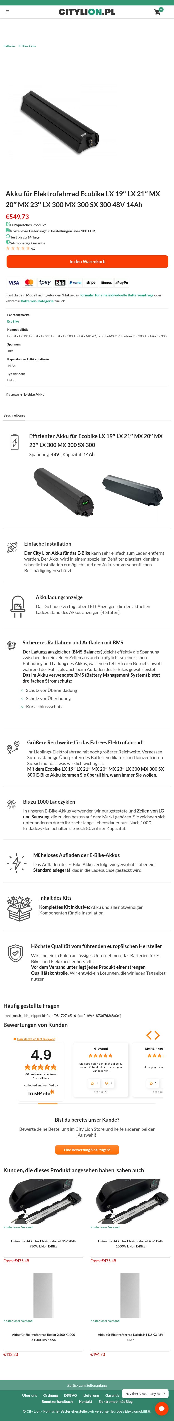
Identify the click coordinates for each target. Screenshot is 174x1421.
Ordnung (50, 1395)
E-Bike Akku (27, 46)
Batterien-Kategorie (37, 301)
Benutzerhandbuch (57, 1401)
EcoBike (13, 321)
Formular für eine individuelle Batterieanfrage (117, 295)
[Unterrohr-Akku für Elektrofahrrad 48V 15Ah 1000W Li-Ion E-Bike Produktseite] (130, 1201)
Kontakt (85, 1401)
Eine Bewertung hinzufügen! (87, 1150)
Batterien (10, 46)
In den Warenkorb (87, 261)
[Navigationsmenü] (6, 11)
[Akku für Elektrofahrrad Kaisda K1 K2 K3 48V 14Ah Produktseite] (130, 1295)
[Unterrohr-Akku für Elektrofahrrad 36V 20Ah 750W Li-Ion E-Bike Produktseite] (43, 1201)
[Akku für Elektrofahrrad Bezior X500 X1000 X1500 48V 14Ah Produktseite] (43, 1295)
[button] (149, 1035)
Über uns (29, 1395)
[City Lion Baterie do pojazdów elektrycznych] (87, 12)
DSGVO (70, 1395)
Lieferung (91, 1395)
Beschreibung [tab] (14, 415)
